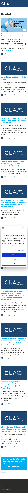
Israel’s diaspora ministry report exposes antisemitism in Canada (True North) (13, 120)
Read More (9, 50)
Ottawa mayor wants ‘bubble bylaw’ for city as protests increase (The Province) (12, 164)
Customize (13, 259)
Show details (21, 250)
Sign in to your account (5, 486)
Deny (14, 263)
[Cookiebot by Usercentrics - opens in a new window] (20, 228)
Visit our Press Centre (14, 466)
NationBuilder (9, 487)
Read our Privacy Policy (5, 489)
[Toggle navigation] (25, 3)
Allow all (14, 254)
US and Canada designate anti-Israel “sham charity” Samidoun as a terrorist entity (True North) (13, 429)
